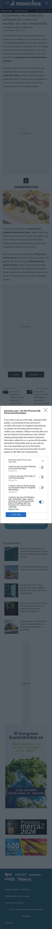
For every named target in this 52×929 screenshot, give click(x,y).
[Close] (46, 411)
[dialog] (26, 464)
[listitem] (26, 461)
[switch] (41, 467)
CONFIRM (16, 515)
